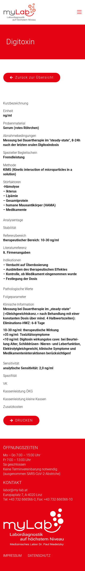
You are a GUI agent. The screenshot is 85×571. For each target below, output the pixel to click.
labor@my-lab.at (15, 490)
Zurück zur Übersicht (34, 77)
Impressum (12, 556)
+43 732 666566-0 (22, 499)
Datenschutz (39, 556)
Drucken (24, 420)
